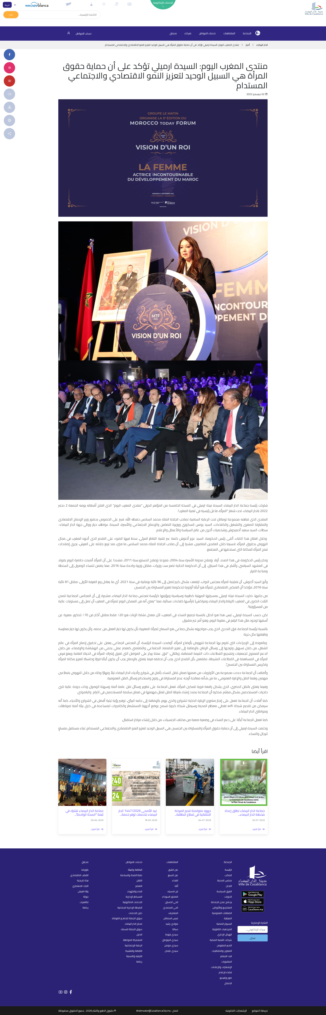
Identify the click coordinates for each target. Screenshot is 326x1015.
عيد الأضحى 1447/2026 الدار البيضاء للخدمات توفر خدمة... (137, 813)
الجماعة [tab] (247, 33)
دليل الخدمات (135, 913)
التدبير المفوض (224, 945)
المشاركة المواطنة (132, 940)
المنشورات (226, 961)
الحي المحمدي (170, 907)
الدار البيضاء (262, 45)
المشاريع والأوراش (222, 907)
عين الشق (173, 869)
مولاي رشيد (171, 923)
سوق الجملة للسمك (131, 929)
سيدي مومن (171, 945)
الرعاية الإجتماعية (133, 945)
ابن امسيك (172, 891)
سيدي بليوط (171, 934)
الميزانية (228, 918)
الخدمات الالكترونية (132, 902)
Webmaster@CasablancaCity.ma (153, 1010)
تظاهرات (84, 902)
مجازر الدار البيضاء (133, 923)
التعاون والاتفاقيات (222, 951)
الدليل (139, 934)
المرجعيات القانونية (222, 929)
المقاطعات (229, 33)
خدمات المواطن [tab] (207, 33)
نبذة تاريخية (82, 880)
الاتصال (228, 983)
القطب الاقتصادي (79, 875)
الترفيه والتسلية (134, 956)
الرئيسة (228, 869)
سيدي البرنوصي (170, 940)
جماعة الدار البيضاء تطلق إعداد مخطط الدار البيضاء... (245, 813)
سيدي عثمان (171, 951)
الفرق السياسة (224, 891)
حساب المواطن (83, 33)
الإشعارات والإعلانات (221, 967)
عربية (7, 4)
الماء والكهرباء (134, 891)
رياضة (139, 961)
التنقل (139, 880)
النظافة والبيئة (135, 869)
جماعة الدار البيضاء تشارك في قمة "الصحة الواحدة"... (84, 813)
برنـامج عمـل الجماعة (221, 902)
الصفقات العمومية (222, 913)
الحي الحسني (171, 902)
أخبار (248, 45)
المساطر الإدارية (134, 896)
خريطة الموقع (260, 1010)
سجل (252, 937)
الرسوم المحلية (224, 923)
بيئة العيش (83, 891)
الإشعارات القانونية (236, 1010)
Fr (15, 4)
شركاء (188, 33)
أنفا (176, 886)
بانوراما (84, 869)
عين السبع (173, 875)
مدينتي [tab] (173, 33)
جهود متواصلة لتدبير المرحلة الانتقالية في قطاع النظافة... (193, 813)
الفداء (175, 880)
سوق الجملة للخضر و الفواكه (127, 918)
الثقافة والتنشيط (133, 951)
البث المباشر (226, 956)
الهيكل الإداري (224, 934)
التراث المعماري (80, 886)
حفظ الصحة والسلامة (131, 875)
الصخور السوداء (170, 896)
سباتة (175, 929)
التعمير (138, 886)
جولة (85, 896)
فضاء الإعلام (225, 972)
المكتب (228, 875)
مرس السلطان (170, 918)
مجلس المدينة (224, 880)
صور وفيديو (226, 977)
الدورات (228, 896)
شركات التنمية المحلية (221, 940)
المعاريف (173, 913)
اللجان (229, 886)
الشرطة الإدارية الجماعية (129, 907)
